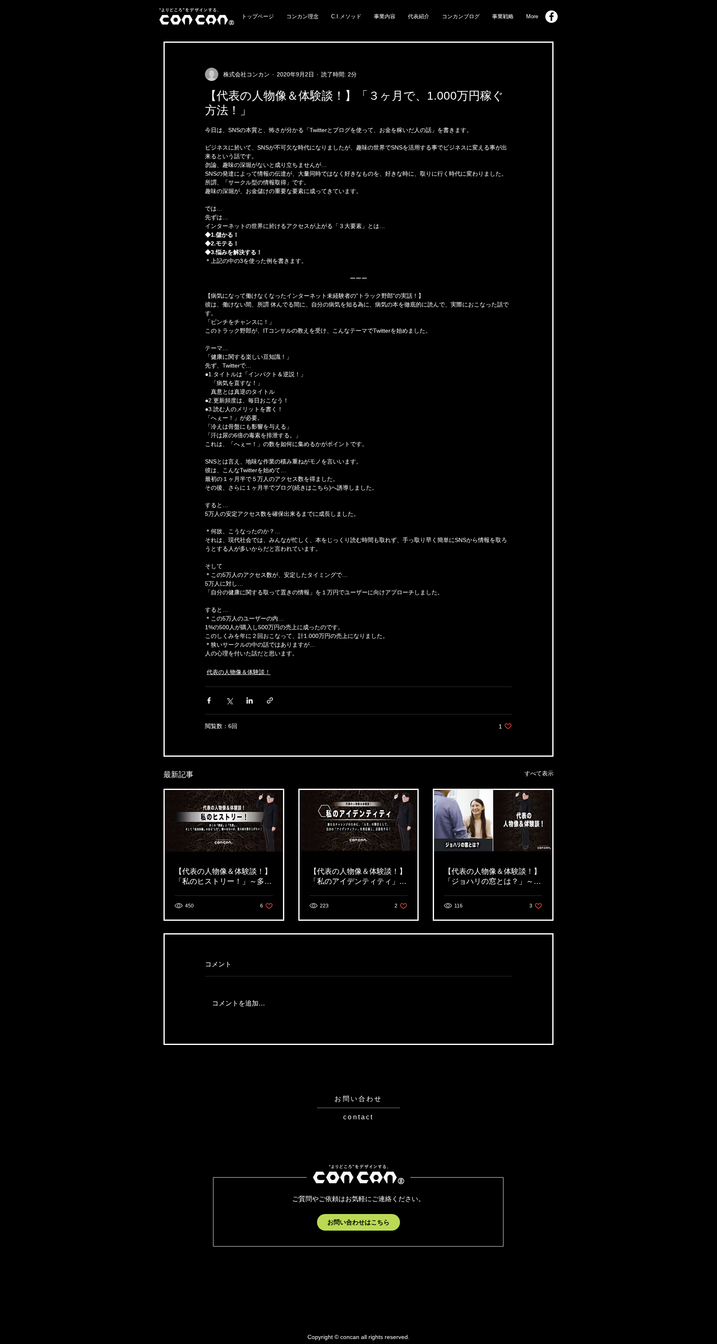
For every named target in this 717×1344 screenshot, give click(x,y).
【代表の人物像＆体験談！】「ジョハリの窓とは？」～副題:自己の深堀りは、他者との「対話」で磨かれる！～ (492, 876)
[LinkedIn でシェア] (250, 700)
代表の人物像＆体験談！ (239, 672)
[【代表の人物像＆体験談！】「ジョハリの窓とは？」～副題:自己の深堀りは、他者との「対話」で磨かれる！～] (493, 823)
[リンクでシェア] (270, 700)
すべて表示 (539, 773)
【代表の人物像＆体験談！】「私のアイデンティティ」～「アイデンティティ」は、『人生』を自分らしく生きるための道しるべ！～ (358, 876)
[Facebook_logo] (551, 16)
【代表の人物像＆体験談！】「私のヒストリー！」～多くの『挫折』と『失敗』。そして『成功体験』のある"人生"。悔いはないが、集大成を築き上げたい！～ (223, 876)
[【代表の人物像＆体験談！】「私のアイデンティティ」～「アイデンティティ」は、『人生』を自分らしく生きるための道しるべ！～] (359, 823)
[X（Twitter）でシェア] (229, 700)
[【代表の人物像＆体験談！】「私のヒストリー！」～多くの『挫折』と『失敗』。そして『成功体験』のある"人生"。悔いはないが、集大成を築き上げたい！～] (224, 823)
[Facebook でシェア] (209, 700)
